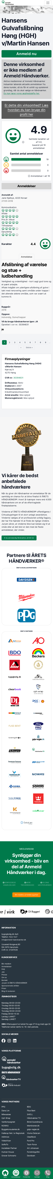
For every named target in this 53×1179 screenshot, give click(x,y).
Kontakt (5, 980)
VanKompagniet (8, 1122)
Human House (8, 1152)
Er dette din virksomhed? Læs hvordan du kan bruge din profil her (26, 109)
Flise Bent (31, 1110)
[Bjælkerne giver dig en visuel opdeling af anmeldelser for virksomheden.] (29, 176)
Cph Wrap (6, 1118)
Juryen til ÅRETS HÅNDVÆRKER (14, 983)
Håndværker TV (34, 1118)
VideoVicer (6, 1141)
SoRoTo (5, 1144)
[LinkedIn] (14, 1041)
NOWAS (5, 1126)
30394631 (18, 377)
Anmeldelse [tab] (26, 257)
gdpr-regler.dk (33, 1129)
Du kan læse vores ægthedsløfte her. (22, 93)
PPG (3, 1107)
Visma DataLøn (33, 1133)
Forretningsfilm (33, 1152)
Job (3, 972)
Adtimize (5, 1137)
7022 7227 (13, 937)
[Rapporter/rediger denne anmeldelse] (3, 329)
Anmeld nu (26, 54)
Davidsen (31, 1156)
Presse (4, 975)
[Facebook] (3, 1041)
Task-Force (32, 1144)
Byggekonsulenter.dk (11, 1129)
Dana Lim (6, 1110)
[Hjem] (8, 3)
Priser (4, 988)
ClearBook (31, 1137)
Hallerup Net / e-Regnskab (13, 1133)
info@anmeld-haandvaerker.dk (14, 940)
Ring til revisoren (8, 991)
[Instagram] (9, 1041)
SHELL (30, 1114)
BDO (29, 1107)
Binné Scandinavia (34, 1122)
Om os (4, 977)
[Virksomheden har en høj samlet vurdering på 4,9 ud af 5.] (23, 142)
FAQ (3, 969)
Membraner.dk (33, 1126)
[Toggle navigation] (47, 2)
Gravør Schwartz (9, 1156)
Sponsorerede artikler (10, 986)
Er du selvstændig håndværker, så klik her (19, 538)
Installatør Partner (9, 1148)
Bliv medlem (6, 964)
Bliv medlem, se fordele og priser (26, 895)
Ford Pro (30, 1141)
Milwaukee (6, 1114)
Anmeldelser (7, 966)
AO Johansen (33, 1148)
